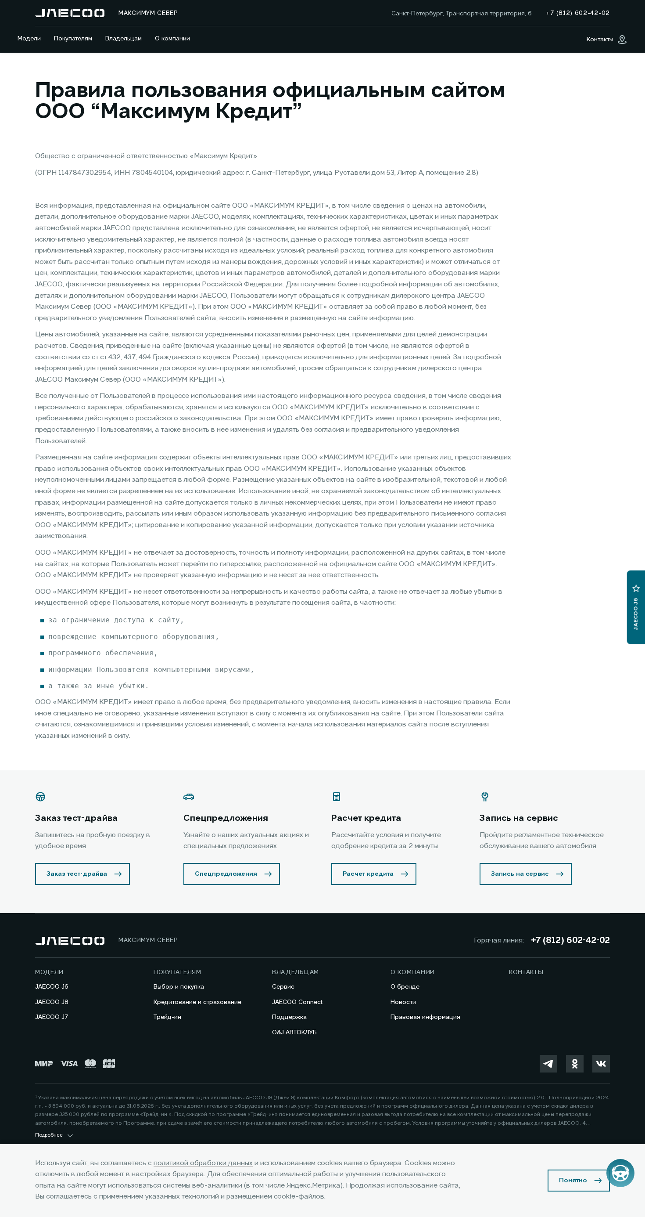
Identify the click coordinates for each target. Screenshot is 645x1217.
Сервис (283, 987)
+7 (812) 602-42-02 (570, 940)
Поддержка (289, 1017)
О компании (172, 39)
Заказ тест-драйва (77, 874)
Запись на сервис (520, 874)
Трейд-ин (167, 1017)
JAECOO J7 (51, 1017)
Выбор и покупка (179, 987)
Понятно (573, 1180)
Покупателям (73, 39)
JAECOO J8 (51, 1002)
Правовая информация (425, 1017)
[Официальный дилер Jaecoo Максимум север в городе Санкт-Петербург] (69, 13)
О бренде (405, 987)
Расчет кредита (368, 874)
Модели (29, 39)
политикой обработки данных (203, 1163)
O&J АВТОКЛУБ (294, 1032)
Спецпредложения (226, 874)
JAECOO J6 (51, 987)
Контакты (526, 972)
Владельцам (123, 39)
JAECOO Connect (297, 1002)
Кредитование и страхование (197, 1002)
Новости (403, 1002)
